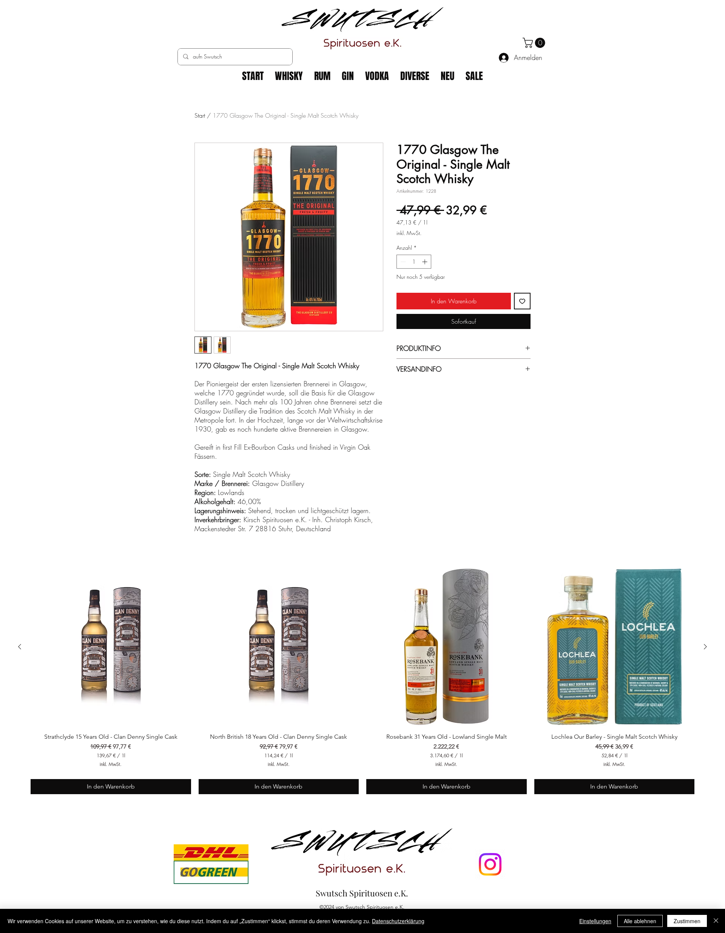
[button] (535, 43)
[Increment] (425, 261)
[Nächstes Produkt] (705, 646)
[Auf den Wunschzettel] (522, 301)
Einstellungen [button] (595, 921)
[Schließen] (715, 921)
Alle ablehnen (640, 921)
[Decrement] (402, 261)
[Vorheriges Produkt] (19, 646)
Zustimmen (687, 921)
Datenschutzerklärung (398, 921)
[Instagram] (490, 864)
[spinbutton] (414, 261)
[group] (362, 680)
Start (199, 115)
